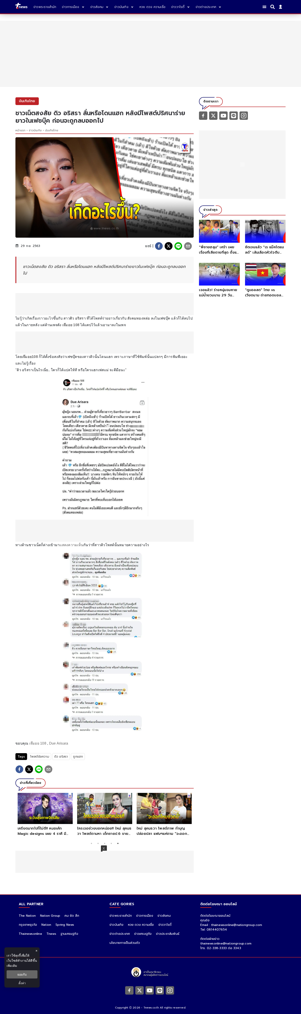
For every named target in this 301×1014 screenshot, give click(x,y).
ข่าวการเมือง (144, 915)
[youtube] (223, 115)
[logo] (21, 7)
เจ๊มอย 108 (37, 743)
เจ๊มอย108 (30, 357)
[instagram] (244, 115)
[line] (178, 246)
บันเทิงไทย (51, 130)
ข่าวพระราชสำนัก (121, 915)
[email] (188, 246)
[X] (213, 115)
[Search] (273, 6)
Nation (46, 924)
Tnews (51, 933)
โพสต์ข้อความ (39, 756)
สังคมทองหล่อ (138, 318)
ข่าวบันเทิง (35, 130)
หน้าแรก (20, 130)
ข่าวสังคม (164, 915)
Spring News (65, 924)
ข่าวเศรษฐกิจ (143, 933)
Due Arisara (58, 743)
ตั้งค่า (22, 983)
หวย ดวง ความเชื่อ (141, 924)
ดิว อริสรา (61, 756)
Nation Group (50, 915)
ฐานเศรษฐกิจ (69, 933)
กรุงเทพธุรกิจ (28, 924)
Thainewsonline (30, 933)
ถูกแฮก (78, 756)
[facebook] (159, 246)
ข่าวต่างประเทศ (120, 933)
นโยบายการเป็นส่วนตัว (125, 943)
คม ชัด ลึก (72, 915)
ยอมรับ (22, 974)
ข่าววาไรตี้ (165, 924)
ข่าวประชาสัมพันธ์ (167, 933)
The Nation (27, 915)
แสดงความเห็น (71, 545)
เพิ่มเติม (12, 965)
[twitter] (169, 246)
